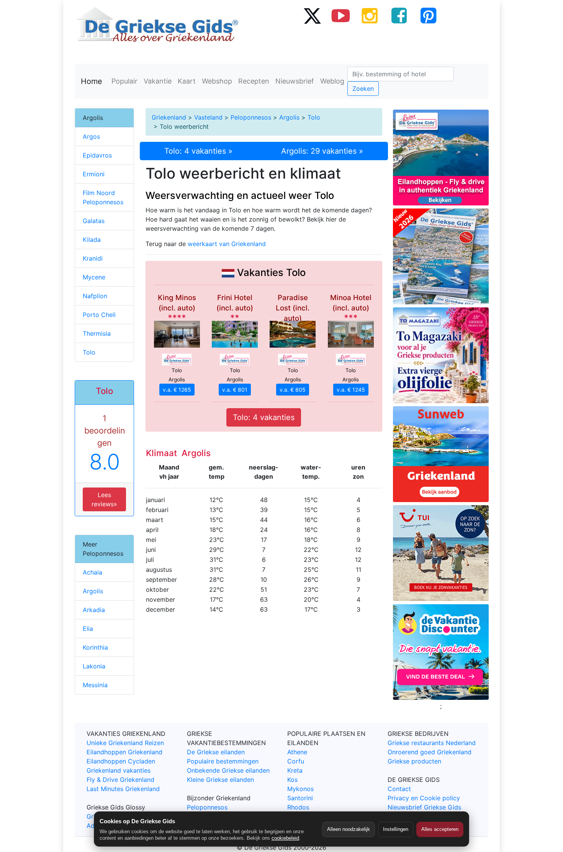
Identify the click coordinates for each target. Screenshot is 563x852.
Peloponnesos (251, 117)
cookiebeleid (285, 838)
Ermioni (94, 174)
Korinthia (95, 647)
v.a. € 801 (234, 389)
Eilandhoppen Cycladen (121, 761)
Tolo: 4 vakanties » (198, 151)
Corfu (295, 761)
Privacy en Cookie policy (424, 798)
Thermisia (97, 333)
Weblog (332, 81)
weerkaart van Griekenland (227, 244)
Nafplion (95, 296)
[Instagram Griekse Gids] (370, 15)
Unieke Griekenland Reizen (125, 743)
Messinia (95, 685)
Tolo (314, 117)
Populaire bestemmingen (223, 761)
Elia (88, 628)
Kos (292, 779)
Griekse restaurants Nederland (432, 743)
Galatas (94, 221)
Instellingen (395, 829)
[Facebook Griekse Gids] (399, 15)
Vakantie (158, 81)
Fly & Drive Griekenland (120, 779)
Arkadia (94, 610)
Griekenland (169, 117)
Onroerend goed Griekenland (429, 752)
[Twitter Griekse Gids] (311, 15)
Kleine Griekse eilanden (220, 779)
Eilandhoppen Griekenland (124, 752)
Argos (91, 136)
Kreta (295, 770)
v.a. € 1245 (351, 389)
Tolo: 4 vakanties (264, 417)
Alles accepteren (439, 829)
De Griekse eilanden (216, 752)
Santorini (300, 798)
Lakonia (94, 666)
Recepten (253, 81)
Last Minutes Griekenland (123, 789)
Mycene (94, 277)
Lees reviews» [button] (104, 499)
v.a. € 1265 (177, 389)
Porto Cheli (99, 314)
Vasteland (208, 117)
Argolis (289, 117)
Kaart (187, 81)
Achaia (92, 572)
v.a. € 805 (293, 389)
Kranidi (93, 258)
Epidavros (97, 155)
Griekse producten (414, 761)
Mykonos (300, 789)
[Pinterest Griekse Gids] (428, 15)
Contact (399, 789)
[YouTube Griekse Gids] (341, 15)
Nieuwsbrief (294, 81)
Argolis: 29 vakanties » (322, 151)
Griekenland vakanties (119, 770)
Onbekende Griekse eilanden (228, 770)
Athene (297, 752)
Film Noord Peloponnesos (103, 197)
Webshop (217, 81)
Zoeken (363, 88)
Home (91, 81)
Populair (124, 81)
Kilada (92, 239)
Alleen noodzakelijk (348, 829)
